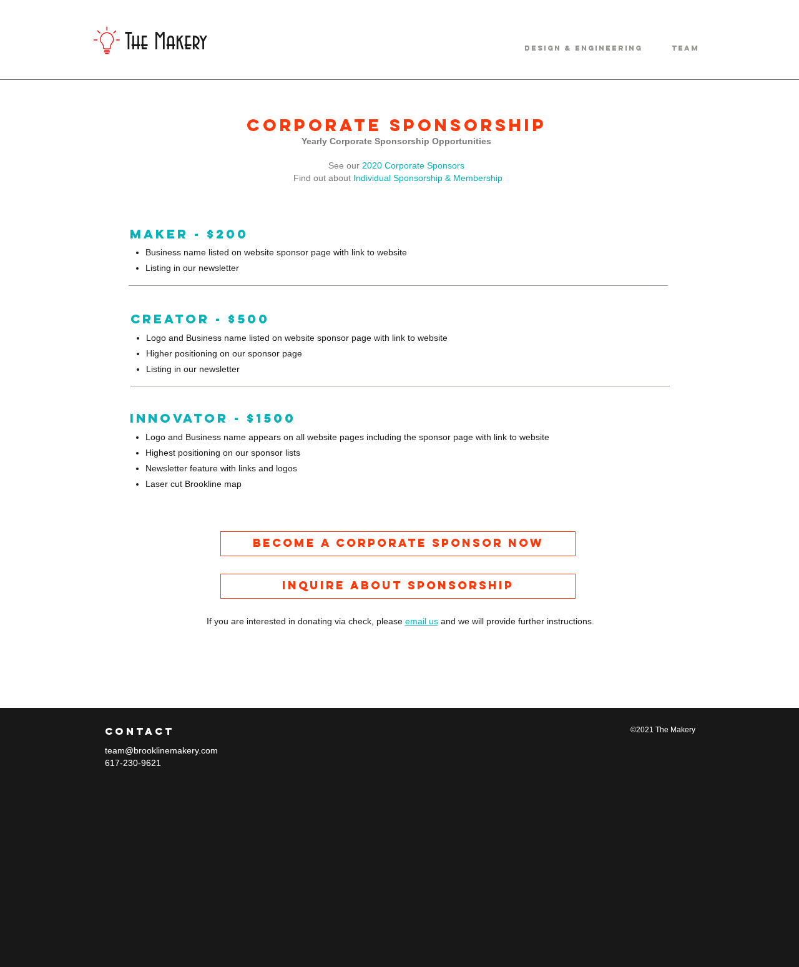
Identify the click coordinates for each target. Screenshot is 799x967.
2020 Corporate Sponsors (413, 165)
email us (421, 621)
